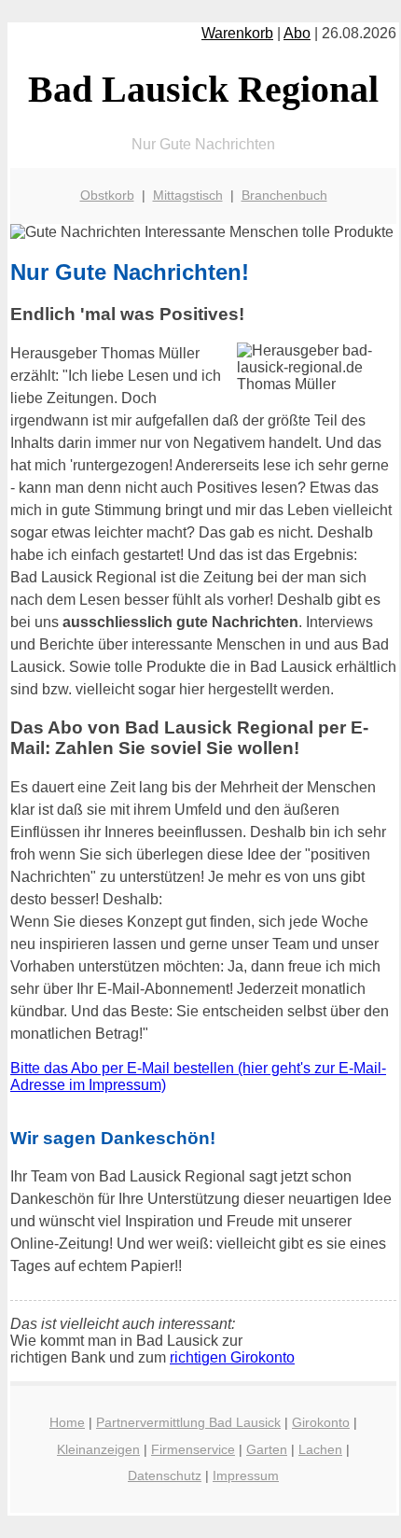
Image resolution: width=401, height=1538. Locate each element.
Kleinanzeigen (98, 1449)
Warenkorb (237, 33)
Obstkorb (107, 195)
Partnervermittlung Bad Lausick (188, 1422)
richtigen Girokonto (232, 1357)
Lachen (320, 1449)
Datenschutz (164, 1475)
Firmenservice (193, 1449)
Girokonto (321, 1422)
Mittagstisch (188, 195)
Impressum (246, 1475)
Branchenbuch (284, 195)
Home (67, 1422)
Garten (266, 1449)
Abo (297, 33)
